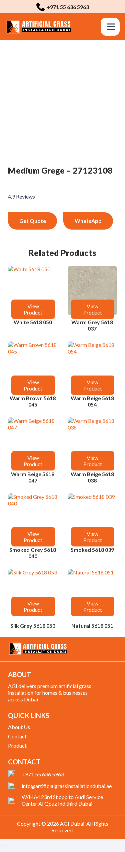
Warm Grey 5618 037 (92, 325)
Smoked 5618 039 (92, 549)
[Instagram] (114, 648)
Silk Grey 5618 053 (32, 625)
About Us (19, 727)
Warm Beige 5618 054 (92, 401)
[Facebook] (82, 647)
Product (17, 745)
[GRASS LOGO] (38, 27)
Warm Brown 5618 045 (33, 401)
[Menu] (110, 26)
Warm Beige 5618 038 (92, 477)
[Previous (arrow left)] (2, 845)
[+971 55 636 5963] (15, 774)
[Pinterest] (93, 647)
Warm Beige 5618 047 (32, 477)
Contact (17, 736)
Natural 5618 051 (92, 625)
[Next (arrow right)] (7, 845)
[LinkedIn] (104, 647)
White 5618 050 (33, 322)
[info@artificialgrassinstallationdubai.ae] (15, 786)
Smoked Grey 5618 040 (32, 552)
